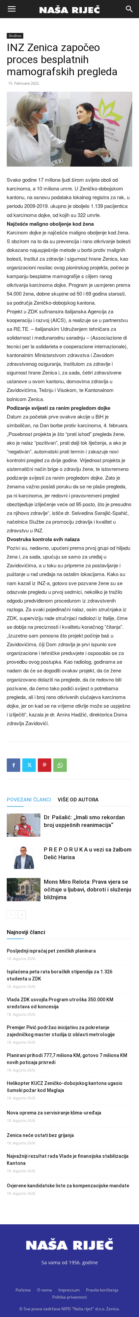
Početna (23, 1290)
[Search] (129, 9)
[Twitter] (29, 765)
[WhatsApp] (60, 765)
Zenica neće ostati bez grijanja (40, 1135)
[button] (11, 9)
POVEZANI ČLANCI (29, 800)
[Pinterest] (44, 765)
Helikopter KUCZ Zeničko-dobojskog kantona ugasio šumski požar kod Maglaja (64, 1087)
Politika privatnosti (69, 1297)
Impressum (69, 1290)
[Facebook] (13, 765)
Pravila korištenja (102, 1290)
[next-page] (22, 914)
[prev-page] (11, 914)
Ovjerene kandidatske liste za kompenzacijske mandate (68, 1185)
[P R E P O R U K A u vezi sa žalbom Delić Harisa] (23, 857)
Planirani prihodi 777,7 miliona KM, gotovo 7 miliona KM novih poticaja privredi (67, 1059)
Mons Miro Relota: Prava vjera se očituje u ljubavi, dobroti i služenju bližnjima (87, 889)
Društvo (15, 35)
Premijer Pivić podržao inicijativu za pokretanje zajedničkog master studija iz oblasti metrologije (61, 1031)
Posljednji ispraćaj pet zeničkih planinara (51, 951)
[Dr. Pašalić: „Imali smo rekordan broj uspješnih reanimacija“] (23, 825)
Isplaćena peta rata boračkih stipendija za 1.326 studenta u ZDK (59, 975)
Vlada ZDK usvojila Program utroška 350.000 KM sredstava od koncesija (60, 1003)
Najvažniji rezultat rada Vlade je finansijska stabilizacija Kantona (68, 1159)
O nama (44, 1290)
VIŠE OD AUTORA (78, 800)
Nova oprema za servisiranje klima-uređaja (54, 1112)
